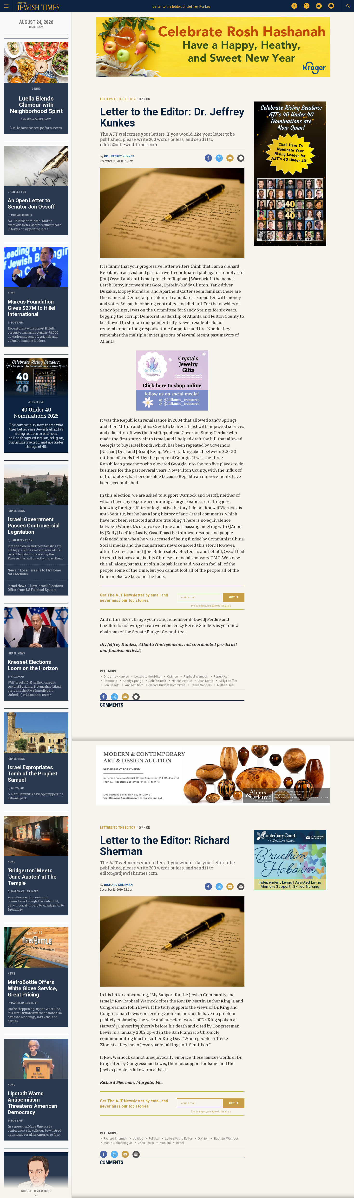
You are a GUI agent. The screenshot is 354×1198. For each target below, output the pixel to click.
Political (154, 1138)
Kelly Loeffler (228, 681)
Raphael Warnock (226, 1138)
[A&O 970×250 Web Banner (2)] (213, 804)
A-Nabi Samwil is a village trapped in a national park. (36, 796)
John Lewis (146, 1143)
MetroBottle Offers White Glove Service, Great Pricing (32, 988)
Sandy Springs (133, 681)
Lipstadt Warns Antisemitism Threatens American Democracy (32, 1102)
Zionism (165, 1143)
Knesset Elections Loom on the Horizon (33, 665)
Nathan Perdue (182, 681)
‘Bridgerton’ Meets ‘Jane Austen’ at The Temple (32, 877)
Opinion (172, 676)
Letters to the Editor (148, 676)
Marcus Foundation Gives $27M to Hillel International (31, 308)
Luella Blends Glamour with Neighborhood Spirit (36, 104)
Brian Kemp (205, 681)
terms (227, 605)
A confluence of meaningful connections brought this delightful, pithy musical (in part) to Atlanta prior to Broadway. (36, 903)
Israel (180, 1143)
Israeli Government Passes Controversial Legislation (33, 525)
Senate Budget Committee (167, 685)
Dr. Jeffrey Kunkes (119, 156)
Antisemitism (134, 685)
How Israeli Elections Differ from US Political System (35, 588)
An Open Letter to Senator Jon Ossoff (31, 203)
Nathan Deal (225, 685)
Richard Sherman (118, 885)
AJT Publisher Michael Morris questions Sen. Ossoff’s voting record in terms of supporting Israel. (34, 225)
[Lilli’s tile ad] (172, 409)
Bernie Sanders (201, 685)
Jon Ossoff (111, 685)
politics (138, 1138)
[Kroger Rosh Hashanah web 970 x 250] (213, 76)
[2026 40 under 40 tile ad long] (290, 245)
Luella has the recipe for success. (36, 128)
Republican (221, 676)
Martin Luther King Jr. (118, 1143)
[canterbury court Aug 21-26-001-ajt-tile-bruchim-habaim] (290, 889)
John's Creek (157, 681)
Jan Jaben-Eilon (21, 540)
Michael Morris (21, 215)
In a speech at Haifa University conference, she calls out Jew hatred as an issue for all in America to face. (34, 1130)
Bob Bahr (17, 322)
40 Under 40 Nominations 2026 (36, 412)
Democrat (110, 681)
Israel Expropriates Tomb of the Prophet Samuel (32, 773)
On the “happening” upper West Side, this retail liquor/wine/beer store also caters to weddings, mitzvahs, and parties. (35, 1015)
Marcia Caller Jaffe (37, 119)
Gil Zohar (17, 676)
